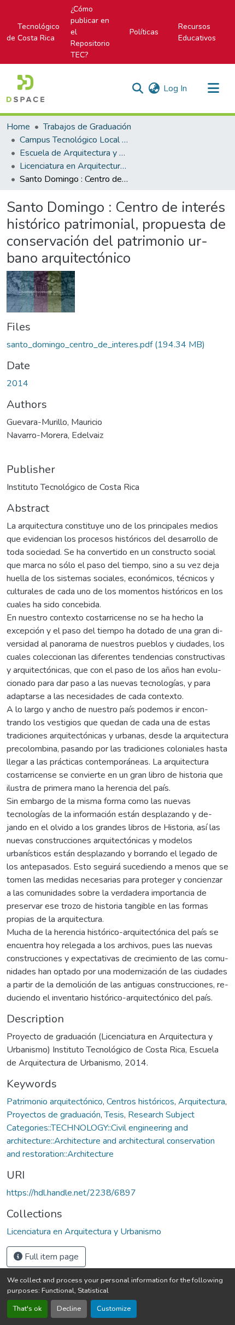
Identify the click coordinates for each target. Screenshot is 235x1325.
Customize (114, 1309)
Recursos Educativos (197, 32)
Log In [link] (175, 88)
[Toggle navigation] (213, 88)
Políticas (144, 32)
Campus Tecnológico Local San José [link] (74, 140)
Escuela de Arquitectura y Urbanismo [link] (74, 153)
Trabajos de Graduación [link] (87, 127)
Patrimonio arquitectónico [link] (55, 1102)
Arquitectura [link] (201, 1102)
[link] (117, 344)
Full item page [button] (50, 1257)
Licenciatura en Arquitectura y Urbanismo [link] (74, 166)
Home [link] (18, 127)
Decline (69, 1309)
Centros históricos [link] (140, 1102)
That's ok (27, 1309)
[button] (25, 88)
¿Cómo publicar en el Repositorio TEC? (90, 32)
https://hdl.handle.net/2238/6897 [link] (71, 1193)
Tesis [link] (114, 1115)
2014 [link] (17, 383)
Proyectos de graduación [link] (54, 1115)
